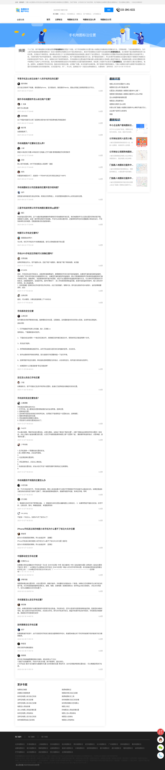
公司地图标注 (97, 14)
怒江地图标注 (55, 752)
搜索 (108, 10)
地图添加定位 (94, 758)
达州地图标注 (31, 752)
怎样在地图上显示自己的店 (26, 716)
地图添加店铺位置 (68, 758)
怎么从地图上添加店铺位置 (26, 710)
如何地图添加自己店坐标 (26, 720)
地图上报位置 (30, 758)
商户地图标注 (87, 14)
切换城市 (21, 2)
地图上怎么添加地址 (69, 713)
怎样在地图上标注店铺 (25, 700)
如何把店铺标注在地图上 (70, 703)
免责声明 (133, 758)
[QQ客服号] (160, 739)
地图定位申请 (20, 758)
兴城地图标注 (80, 748)
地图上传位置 (55, 758)
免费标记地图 (22, 689)
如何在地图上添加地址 (25, 713)
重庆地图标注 (136, 744)
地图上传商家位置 (43, 758)
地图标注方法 (72, 19)
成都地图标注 (20, 748)
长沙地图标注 (101, 744)
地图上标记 (66, 706)
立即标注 (58, 19)
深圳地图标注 (125, 744)
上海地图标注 (43, 744)
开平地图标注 (20, 752)
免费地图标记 (66, 689)
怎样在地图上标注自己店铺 (26, 703)
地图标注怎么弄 (89, 19)
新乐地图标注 (31, 748)
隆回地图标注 (128, 748)
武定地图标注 (43, 752)
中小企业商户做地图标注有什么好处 (121, 125)
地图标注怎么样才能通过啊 (118, 87)
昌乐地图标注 (116, 748)
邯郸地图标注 (43, 748)
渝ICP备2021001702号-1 (79, 763)
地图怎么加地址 (67, 716)
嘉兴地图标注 (104, 748)
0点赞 (101, 91)
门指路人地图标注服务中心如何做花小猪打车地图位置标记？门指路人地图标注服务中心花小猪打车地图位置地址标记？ (121, 165)
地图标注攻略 (105, 758)
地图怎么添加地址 (68, 720)
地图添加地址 (142, 758)
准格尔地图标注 (67, 748)
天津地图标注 (31, 744)
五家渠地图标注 (67, 752)
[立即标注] (160, 731)
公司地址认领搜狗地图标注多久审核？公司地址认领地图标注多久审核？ (121, 152)
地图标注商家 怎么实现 (117, 104)
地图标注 (79, 14)
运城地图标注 (55, 748)
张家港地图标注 (92, 748)
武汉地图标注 (90, 744)
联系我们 (126, 758)
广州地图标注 (113, 744)
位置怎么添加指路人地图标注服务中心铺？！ (125, 91)
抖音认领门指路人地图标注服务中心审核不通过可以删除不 (129, 107)
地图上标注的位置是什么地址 (119, 84)
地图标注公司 (105, 19)
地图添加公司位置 (82, 758)
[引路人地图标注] (22, 10)
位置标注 (62, 14)
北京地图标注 (20, 744)
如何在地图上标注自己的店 (26, 696)
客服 (111, 114)
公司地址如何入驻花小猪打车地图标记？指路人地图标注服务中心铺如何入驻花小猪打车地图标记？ (121, 138)
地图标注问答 (116, 758)
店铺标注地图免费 (23, 693)
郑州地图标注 (78, 744)
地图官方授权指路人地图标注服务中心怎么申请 (125, 94)
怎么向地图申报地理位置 (118, 97)
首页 (48, 19)
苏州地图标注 (55, 744)
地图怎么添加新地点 (116, 101)
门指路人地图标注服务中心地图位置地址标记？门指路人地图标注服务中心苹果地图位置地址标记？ (121, 178)
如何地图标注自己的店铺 (70, 700)
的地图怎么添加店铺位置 (70, 710)
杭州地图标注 (66, 744)
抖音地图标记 (71, 14)
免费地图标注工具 (68, 696)
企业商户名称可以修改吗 (118, 111)
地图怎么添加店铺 (23, 706)
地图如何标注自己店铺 (69, 693)
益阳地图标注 (139, 748)
